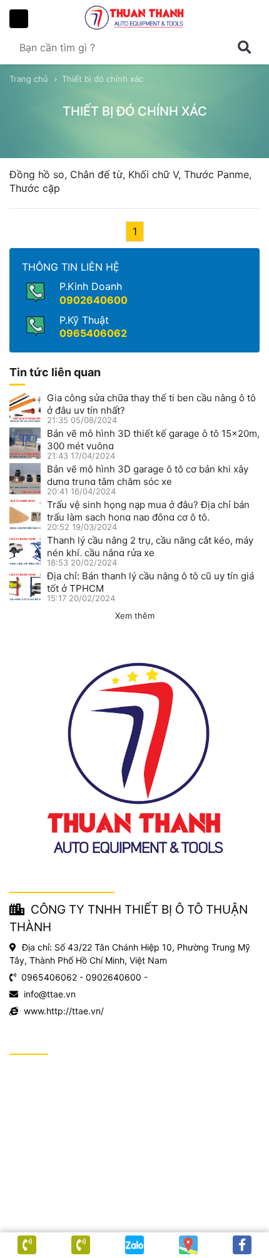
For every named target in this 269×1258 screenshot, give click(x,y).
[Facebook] (242, 1245)
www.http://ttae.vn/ (64, 1011)
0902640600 (93, 300)
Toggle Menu (18, 18)
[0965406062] (27, 1245)
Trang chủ (28, 79)
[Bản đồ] (188, 1245)
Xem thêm (135, 616)
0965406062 (93, 333)
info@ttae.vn (50, 994)
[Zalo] (134, 1245)
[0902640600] (81, 1245)
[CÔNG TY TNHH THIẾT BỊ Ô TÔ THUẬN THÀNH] (134, 18)
